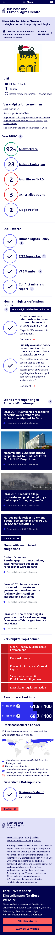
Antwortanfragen (32, 164)
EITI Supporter (30, 256)
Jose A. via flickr (43, 446)
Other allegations (32, 194)
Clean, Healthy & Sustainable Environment (28, 648)
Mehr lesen (9, 538)
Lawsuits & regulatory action (28, 687)
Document (25, 339)
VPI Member (28, 271)
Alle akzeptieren (27, 921)
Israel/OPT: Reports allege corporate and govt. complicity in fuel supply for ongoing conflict (25, 497)
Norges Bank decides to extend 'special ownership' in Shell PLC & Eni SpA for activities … (25, 521)
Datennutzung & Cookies (19, 840)
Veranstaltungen (15, 837)
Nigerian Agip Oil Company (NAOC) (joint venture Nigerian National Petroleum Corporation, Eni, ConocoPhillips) (27, 120)
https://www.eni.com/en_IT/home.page (30, 94)
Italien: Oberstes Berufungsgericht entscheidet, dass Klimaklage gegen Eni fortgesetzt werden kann (24, 562)
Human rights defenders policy (28, 309)
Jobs (27, 837)
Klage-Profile (28, 210)
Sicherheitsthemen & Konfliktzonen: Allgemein (25, 677)
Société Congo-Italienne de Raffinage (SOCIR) (25, 127)
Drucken (8, 809)
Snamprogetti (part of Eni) (16, 113)
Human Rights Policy (34, 239)
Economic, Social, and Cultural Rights (28, 668)
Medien (35, 837)
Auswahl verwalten (27, 928)
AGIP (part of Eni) (12, 109)
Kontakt (37, 840)
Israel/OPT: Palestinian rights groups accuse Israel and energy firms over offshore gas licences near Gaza (25, 618)
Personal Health (20, 658)
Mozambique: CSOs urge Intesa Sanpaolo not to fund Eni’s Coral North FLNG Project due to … (25, 456)
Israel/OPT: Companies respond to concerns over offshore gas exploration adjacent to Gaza (26, 415)
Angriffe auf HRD (31, 179)
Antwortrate (28, 149)
